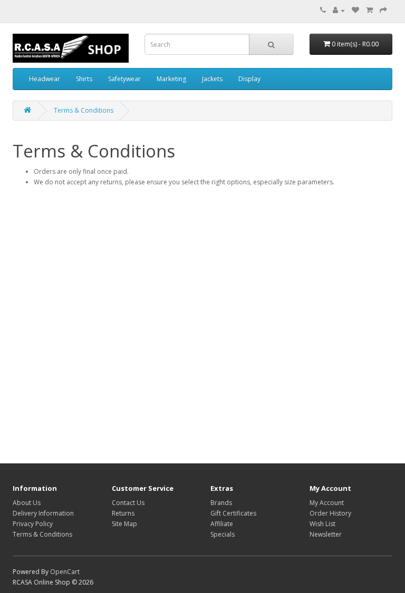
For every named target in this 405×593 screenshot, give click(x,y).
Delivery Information (43, 513)
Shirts (84, 78)
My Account (327, 502)
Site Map (124, 523)
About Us (27, 502)
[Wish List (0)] (355, 10)
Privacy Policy (33, 523)
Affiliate (221, 523)
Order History (330, 513)
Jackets (212, 78)
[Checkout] (383, 10)
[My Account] (339, 10)
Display (249, 78)
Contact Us (128, 502)
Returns (123, 513)
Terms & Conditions (83, 110)
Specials (222, 534)
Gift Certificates (233, 513)
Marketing (171, 78)
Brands (221, 502)
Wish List (322, 523)
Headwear (44, 78)
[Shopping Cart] (369, 10)
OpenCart (65, 571)
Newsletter (326, 534)
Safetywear (124, 78)
